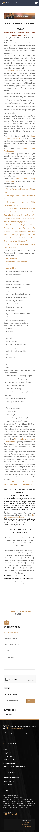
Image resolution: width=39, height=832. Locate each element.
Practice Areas (9, 756)
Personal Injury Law (11, 778)
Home (5, 749)
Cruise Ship (10, 714)
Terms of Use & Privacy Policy (14, 767)
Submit (7, 688)
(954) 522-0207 (10, 814)
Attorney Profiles (10, 763)
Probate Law (7, 785)
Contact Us (7, 753)
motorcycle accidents (13, 265)
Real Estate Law (9, 781)
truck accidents (11, 258)
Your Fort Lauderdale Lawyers (19, 612)
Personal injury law (11, 71)
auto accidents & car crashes (16, 262)
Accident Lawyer (9, 760)
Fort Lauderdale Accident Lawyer (19, 516)
